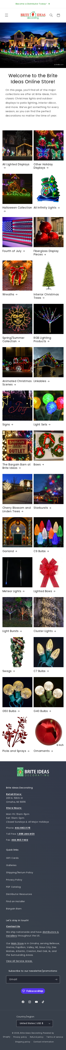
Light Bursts (10, 631)
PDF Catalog (13, 886)
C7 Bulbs (40, 671)
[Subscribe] (56, 979)
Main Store (17, 943)
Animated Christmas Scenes (17, 382)
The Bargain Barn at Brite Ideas (16, 466)
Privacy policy (20, 1037)
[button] (6, 15)
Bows (37, 464)
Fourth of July (11, 251)
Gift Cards (12, 858)
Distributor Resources (19, 894)
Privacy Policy (14, 879)
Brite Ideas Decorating (31, 1033)
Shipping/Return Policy (19, 872)
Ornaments (42, 751)
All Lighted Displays (15, 164)
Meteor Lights (11, 591)
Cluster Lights (43, 631)
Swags (7, 671)
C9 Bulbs (40, 551)
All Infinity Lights (45, 207)
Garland (8, 551)
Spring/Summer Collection (13, 339)
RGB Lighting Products (42, 339)
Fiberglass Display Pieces (46, 252)
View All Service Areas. (19, 961)
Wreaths (8, 294)
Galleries (11, 865)
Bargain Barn (14, 908)
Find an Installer (15, 901)
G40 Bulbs (41, 711)
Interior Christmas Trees (46, 296)
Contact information (43, 1042)
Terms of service (55, 1037)
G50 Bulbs (9, 711)
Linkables (40, 381)
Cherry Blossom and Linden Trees (16, 509)
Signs (6, 424)
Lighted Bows (43, 591)
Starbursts (41, 507)
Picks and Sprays (14, 751)
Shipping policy (22, 1042)
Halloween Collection (17, 207)
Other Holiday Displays (43, 166)
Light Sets (40, 424)
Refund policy (37, 1037)
